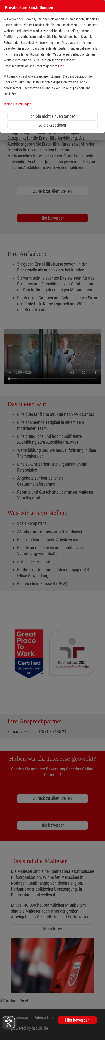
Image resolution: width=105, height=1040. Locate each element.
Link (61, 66)
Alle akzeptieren (52, 125)
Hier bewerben (77, 1020)
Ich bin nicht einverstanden (52, 116)
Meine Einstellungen (17, 104)
